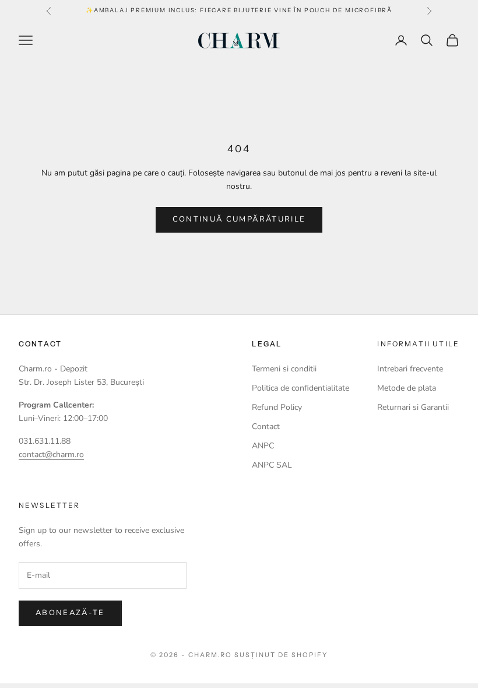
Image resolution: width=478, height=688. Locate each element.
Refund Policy (277, 407)
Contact (266, 426)
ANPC (263, 445)
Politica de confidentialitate (300, 388)
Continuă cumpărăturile (239, 219)
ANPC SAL (272, 465)
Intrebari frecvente (410, 368)
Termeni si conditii (284, 368)
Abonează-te (70, 613)
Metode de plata (406, 388)
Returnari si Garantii (413, 407)
